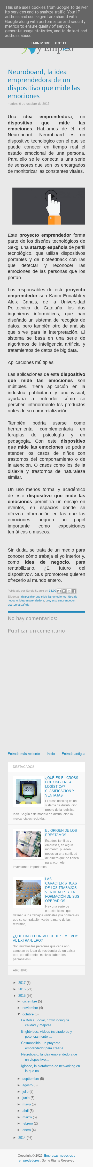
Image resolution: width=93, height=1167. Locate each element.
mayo (27, 1104)
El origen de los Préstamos (61, 833)
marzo (27, 1117)
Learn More (39, 43)
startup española (18, 604)
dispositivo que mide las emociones (43, 596)
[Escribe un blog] (64, 591)
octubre (28, 1014)
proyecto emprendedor (60, 600)
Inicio (51, 754)
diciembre (30, 1001)
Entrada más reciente (24, 754)
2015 (22, 996)
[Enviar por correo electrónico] (59, 591)
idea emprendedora (31, 600)
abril (26, 1111)
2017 (22, 983)
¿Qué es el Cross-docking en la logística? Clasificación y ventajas (62, 786)
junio (26, 1098)
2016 (22, 989)
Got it (61, 43)
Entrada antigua (73, 754)
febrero (28, 1123)
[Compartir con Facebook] (73, 591)
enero (27, 1130)
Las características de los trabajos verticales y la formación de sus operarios (62, 890)
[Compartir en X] (69, 591)
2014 (22, 1138)
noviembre (30, 1008)
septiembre (31, 1079)
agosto (28, 1085)
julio (25, 1092)
